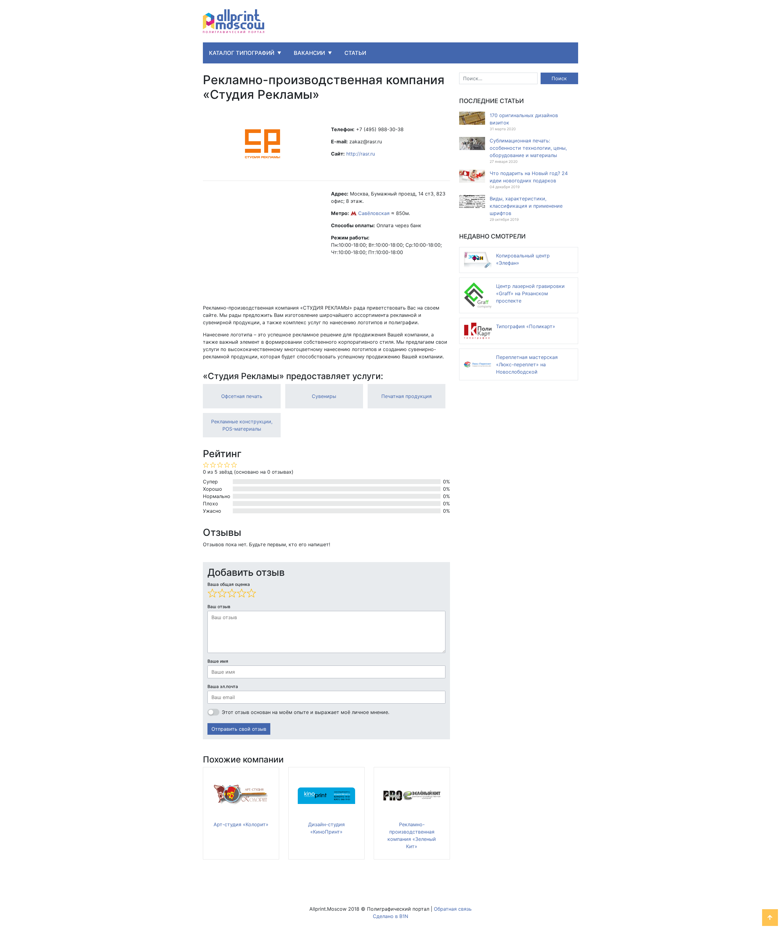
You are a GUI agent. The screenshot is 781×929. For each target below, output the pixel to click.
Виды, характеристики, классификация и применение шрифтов (526, 205)
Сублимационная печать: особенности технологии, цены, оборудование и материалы (528, 148)
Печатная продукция (406, 396)
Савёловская (374, 213)
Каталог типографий (241, 53)
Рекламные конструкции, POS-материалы (241, 425)
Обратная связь (453, 909)
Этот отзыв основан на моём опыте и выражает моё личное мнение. (305, 712)
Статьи (355, 53)
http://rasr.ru (360, 154)
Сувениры (324, 396)
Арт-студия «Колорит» (241, 824)
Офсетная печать (241, 396)
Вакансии (309, 53)
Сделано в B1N (390, 916)
